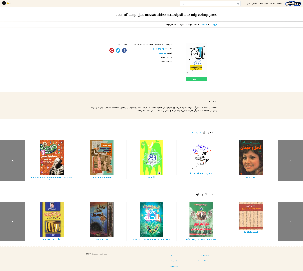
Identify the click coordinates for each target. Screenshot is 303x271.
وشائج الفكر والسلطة (51, 239)
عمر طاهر (162, 53)
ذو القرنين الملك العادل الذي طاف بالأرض (201, 239)
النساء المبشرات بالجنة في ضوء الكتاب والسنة (151, 239)
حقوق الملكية (204, 255)
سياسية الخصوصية (204, 260)
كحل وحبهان (251, 177)
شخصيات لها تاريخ (251, 232)
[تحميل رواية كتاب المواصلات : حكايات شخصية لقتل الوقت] (196, 59)
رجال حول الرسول (101, 239)
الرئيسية (213, 24)
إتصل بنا (174, 260)
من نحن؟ (174, 255)
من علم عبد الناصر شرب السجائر (201, 173)
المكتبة (203, 24)
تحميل (197, 79)
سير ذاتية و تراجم (159, 48)
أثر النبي (151, 177)
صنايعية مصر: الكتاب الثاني (101, 177)
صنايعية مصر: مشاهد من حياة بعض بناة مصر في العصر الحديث (52, 178)
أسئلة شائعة (174, 266)
